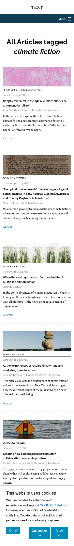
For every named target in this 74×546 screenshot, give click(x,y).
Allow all (62, 532)
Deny (14, 530)
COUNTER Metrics (53, 505)
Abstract (8, 138)
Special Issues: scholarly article (22, 90)
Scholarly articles (14, 178)
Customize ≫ (41, 532)
